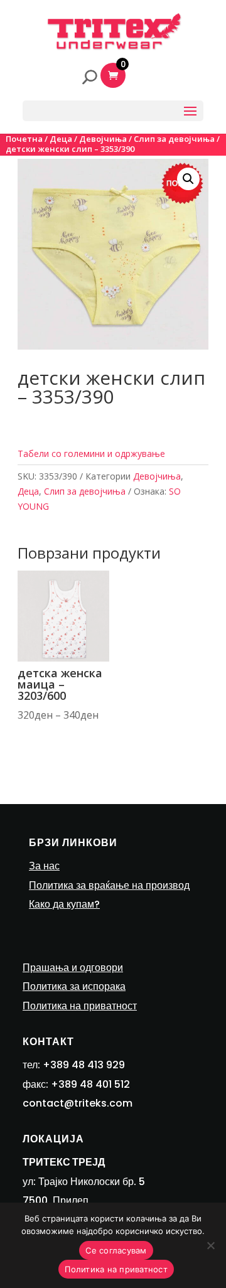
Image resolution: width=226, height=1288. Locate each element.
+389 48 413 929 (84, 1065)
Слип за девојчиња (174, 138)
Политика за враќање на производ (109, 885)
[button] (188, 179)
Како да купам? (64, 904)
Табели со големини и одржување (91, 453)
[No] (210, 1245)
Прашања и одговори (73, 967)
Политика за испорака (74, 986)
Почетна (24, 138)
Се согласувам (115, 1250)
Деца (61, 138)
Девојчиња (103, 138)
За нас (44, 866)
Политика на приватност (80, 1006)
